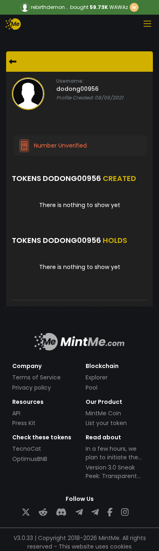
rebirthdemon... (49, 7)
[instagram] (124, 512)
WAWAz (118, 7)
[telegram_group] (79, 512)
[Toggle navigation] (147, 24)
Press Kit (23, 423)
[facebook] (110, 512)
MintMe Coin (103, 413)
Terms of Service (36, 377)
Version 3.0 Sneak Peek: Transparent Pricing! (111, 476)
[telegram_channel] (95, 512)
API (16, 413)
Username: (70, 80)
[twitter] (26, 512)
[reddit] (43, 512)
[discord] (61, 512)
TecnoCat (26, 449)
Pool (91, 387)
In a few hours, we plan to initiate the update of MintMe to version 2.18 (115, 461)
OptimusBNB (29, 459)
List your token (106, 423)
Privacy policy (31, 387)
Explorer (97, 377)
